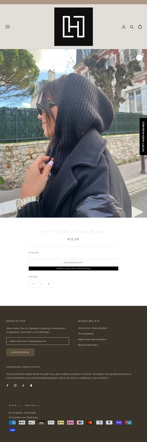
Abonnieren (20, 352)
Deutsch (31, 405)
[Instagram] (15, 385)
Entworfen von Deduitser (23, 417)
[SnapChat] (31, 385)
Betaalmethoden (88, 344)
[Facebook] (7, 385)
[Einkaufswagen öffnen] (140, 27)
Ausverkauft (73, 262)
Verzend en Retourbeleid (92, 328)
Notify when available (143, 136)
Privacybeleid (85, 333)
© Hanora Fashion (22, 413)
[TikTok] (23, 385)
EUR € (13, 405)
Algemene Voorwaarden (92, 339)
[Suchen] (132, 27)
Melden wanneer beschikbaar (73, 268)
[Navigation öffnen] (7, 26)
